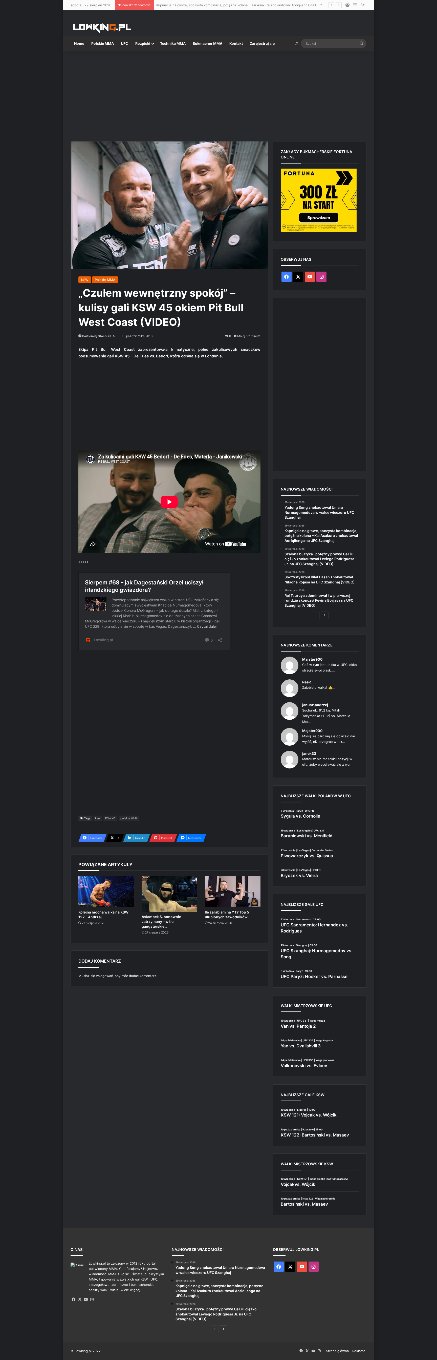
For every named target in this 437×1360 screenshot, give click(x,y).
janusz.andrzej (315, 705)
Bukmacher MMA (207, 43)
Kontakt (236, 43)
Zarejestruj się (262, 43)
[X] (80, 1299)
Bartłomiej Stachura (96, 336)
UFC (124, 43)
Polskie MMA (102, 43)
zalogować (104, 976)
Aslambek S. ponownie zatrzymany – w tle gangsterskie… (161, 921)
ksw (97, 818)
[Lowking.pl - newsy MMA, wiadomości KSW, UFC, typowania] (102, 28)
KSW (84, 280)
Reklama (358, 1351)
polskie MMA (129, 818)
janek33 (309, 753)
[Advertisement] (218, 94)
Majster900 (312, 659)
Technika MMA (173, 43)
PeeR (306, 682)
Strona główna (337, 1351)
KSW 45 (110, 818)
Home (79, 43)
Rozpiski (142, 43)
